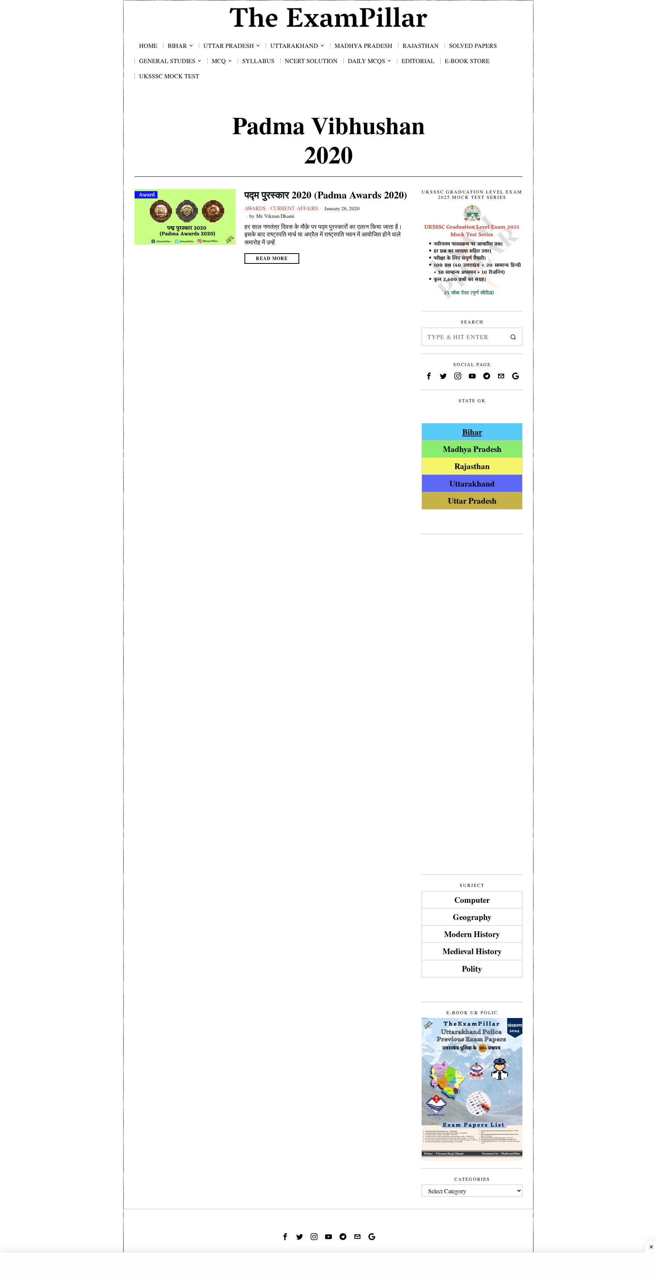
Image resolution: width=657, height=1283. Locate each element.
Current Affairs (294, 208)
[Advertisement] (472, 656)
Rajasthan (472, 466)
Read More (272, 258)
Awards (255, 208)
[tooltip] (429, 376)
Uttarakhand (472, 483)
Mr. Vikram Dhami (275, 216)
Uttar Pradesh (472, 500)
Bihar (472, 432)
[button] (513, 337)
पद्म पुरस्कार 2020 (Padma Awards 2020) (325, 195)
